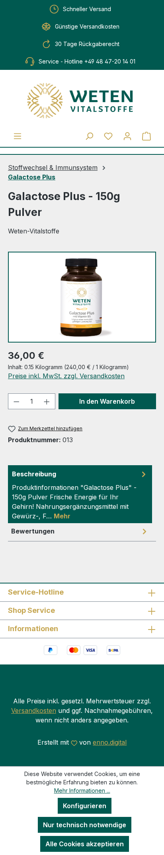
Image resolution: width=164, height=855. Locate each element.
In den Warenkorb (107, 401)
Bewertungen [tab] (33, 531)
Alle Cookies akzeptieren (84, 844)
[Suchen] (89, 136)
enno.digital (110, 742)
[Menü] (17, 136)
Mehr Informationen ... (82, 790)
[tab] (80, 494)
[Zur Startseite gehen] (82, 100)
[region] (82, 297)
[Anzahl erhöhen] (47, 401)
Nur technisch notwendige (84, 825)
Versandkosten (33, 710)
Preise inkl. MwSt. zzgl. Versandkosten (66, 376)
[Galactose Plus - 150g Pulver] (81, 297)
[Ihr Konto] (127, 136)
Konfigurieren (84, 806)
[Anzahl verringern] (16, 401)
